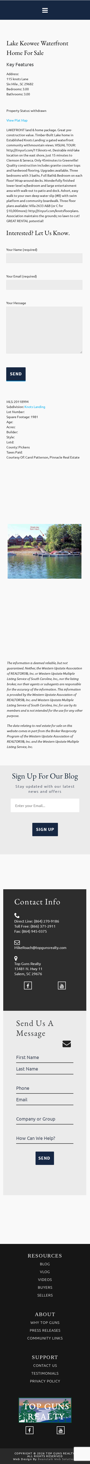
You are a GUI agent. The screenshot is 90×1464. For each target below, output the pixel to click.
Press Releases (45, 1330)
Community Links (45, 1337)
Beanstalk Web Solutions (57, 1459)
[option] (44, 551)
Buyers (45, 1287)
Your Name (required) (21, 249)
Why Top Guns (45, 1322)
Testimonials (45, 1373)
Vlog (45, 1271)
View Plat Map (16, 120)
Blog (45, 1263)
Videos (45, 1279)
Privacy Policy (45, 1380)
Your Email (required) (21, 276)
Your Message (16, 302)
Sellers (45, 1294)
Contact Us (45, 1365)
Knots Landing (34, 407)
